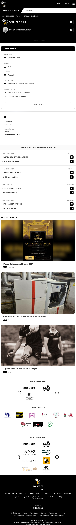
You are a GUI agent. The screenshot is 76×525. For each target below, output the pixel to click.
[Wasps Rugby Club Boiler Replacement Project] (38, 293)
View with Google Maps (12, 135)
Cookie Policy (44, 515)
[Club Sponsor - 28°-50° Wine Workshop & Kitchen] (30, 452)
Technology (53, 513)
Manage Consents (57, 515)
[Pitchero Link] (38, 508)
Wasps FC (12, 75)
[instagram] (42, 489)
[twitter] (38, 490)
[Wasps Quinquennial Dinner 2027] (38, 240)
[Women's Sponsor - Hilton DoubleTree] (30, 397)
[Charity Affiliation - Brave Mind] (46, 452)
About (25, 513)
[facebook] (34, 489)
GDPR (62, 513)
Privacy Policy (31, 515)
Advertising (34, 513)
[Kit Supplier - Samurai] (30, 388)
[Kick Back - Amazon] (30, 469)
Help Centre (15, 513)
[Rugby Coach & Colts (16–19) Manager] (38, 345)
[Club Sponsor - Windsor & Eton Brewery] (46, 388)
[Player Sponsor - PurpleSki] (30, 461)
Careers (44, 513)
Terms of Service (18, 515)
